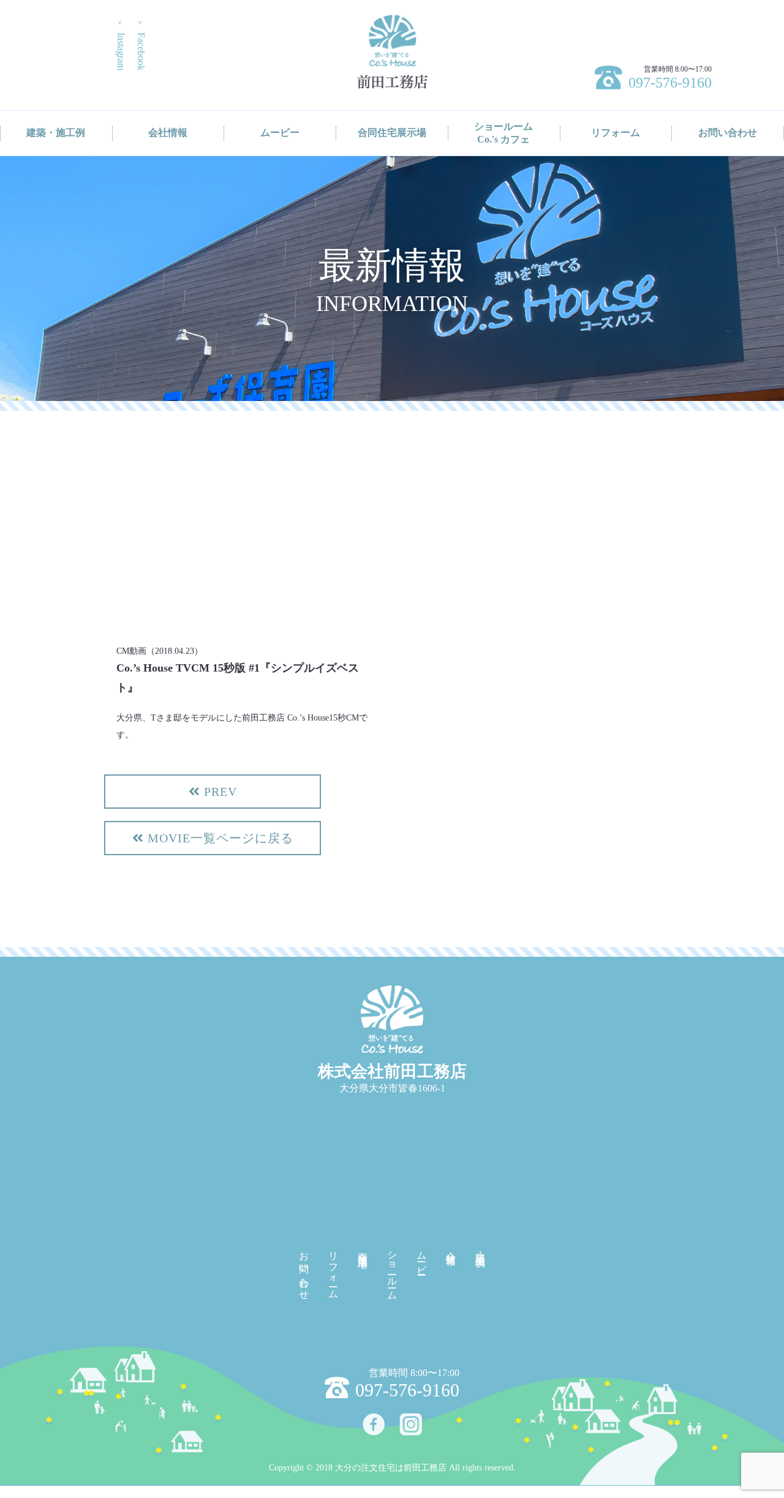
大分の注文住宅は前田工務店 (391, 1467)
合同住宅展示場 (392, 132)
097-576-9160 (670, 83)
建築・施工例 (55, 132)
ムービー (280, 132)
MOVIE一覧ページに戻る (218, 838)
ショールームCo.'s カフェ (503, 132)
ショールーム (392, 1271)
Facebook (141, 44)
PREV (218, 791)
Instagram (121, 44)
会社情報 (167, 132)
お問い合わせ (727, 132)
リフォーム (615, 132)
